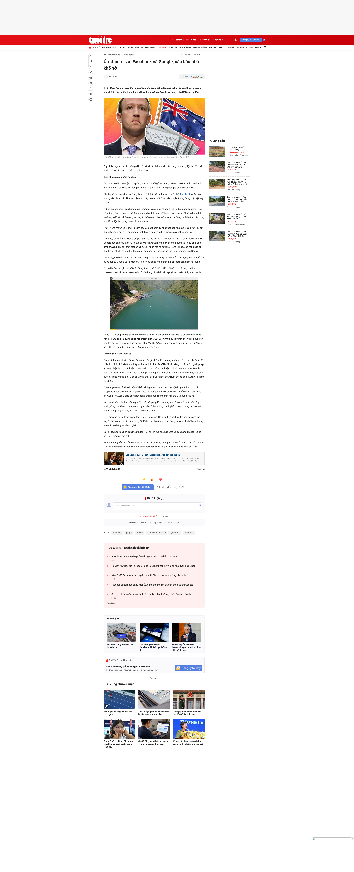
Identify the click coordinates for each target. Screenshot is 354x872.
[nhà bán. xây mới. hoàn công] (217, 151)
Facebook (185, 194)
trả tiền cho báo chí (156, 532)
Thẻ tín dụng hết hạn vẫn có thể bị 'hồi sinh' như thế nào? (154, 713)
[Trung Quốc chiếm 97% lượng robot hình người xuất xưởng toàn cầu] (119, 729)
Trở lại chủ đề (113, 54)
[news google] (192, 76)
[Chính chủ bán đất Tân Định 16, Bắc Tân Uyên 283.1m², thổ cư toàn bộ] (217, 184)
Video (114, 47)
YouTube (192, 40)
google (129, 532)
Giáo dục (222, 47)
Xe (169, 47)
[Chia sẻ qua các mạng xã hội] (181, 487)
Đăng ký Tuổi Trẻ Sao (251, 40)
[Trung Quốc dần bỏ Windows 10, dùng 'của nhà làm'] (189, 699)
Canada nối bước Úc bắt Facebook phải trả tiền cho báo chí (153, 455)
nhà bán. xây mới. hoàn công (237, 148)
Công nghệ (161, 47)
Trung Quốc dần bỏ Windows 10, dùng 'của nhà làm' (187, 713)
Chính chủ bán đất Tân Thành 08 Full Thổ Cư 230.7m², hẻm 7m (236, 164)
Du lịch (174, 47)
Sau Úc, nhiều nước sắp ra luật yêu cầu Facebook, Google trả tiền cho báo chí (151, 594)
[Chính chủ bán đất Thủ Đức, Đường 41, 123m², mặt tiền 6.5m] (217, 218)
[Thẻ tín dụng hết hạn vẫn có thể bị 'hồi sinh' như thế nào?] (154, 699)
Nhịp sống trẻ (185, 47)
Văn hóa (196, 47)
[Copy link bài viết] (175, 487)
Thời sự (122, 47)
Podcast (178, 40)
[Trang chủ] (89, 47)
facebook (117, 532)
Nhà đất (231, 47)
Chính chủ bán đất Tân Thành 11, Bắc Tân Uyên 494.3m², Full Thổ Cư (237, 199)
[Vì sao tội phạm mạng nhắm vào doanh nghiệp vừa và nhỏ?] (189, 729)
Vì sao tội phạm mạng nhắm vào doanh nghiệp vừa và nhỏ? (188, 742)
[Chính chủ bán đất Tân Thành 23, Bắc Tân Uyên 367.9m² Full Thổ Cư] (217, 236)
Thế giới (130, 47)
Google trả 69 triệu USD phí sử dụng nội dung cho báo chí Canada (145, 556)
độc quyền (189, 532)
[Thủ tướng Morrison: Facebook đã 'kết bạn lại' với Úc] (154, 632)
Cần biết (206, 40)
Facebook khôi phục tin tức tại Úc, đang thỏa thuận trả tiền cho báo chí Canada (152, 584)
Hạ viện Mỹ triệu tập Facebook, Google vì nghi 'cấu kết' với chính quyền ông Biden (153, 566)
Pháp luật (139, 47)
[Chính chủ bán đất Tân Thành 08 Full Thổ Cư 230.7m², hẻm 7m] (217, 166)
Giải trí (204, 47)
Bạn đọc (258, 47)
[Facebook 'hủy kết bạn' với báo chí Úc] (121, 632)
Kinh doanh (150, 47)
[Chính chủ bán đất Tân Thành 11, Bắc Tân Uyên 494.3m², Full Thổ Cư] (217, 201)
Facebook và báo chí (136, 548)
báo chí (139, 532)
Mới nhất (96, 47)
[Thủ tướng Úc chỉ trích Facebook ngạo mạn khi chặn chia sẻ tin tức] (186, 632)
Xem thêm (111, 603)
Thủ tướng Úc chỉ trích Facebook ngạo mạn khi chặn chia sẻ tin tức (186, 647)
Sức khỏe (240, 47)
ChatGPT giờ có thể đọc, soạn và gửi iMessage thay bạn (153, 742)
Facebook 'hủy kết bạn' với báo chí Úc (120, 646)
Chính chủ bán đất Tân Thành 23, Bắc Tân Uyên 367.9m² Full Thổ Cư (237, 234)
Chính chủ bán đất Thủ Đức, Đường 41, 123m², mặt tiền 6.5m (236, 216)
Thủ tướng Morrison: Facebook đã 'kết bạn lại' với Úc (153, 647)
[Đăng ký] (188, 668)
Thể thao (213, 47)
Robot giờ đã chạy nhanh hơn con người (118, 713)
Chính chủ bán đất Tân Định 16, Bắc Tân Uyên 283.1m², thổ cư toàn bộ (237, 182)
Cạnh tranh (175, 532)
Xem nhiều (106, 47)
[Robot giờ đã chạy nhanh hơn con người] (119, 699)
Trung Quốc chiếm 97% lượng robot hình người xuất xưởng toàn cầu (118, 744)
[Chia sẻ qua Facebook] (168, 487)
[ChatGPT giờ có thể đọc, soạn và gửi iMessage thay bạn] (154, 729)
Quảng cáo (220, 40)
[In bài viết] (90, 99)
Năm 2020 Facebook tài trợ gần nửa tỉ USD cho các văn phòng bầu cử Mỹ (149, 575)
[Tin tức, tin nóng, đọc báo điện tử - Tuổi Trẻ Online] (100, 40)
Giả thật (249, 47)
